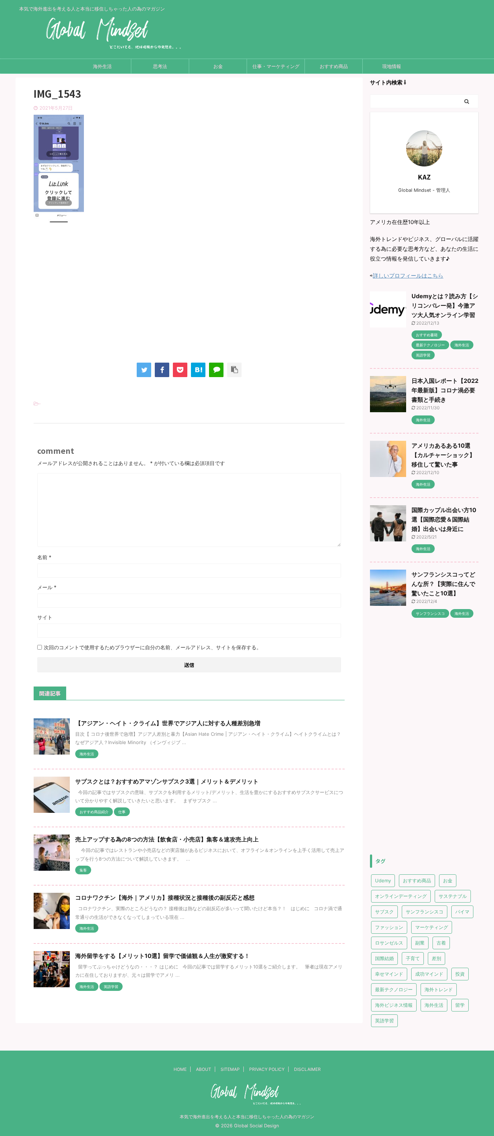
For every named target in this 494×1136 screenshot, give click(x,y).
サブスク (384, 912)
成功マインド (429, 974)
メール (46, 587)
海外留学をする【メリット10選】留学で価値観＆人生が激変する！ (162, 955)
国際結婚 (384, 958)
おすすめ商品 (334, 66)
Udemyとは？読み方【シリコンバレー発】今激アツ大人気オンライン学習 (445, 305)
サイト (44, 617)
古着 (441, 943)
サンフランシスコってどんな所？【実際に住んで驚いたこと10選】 (443, 584)
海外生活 (102, 66)
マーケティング (431, 927)
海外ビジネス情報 (394, 1005)
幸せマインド (389, 974)
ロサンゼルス (389, 943)
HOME (180, 1069)
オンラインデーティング (401, 896)
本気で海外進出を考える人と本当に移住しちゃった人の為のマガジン (247, 1116)
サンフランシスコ (424, 912)
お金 (218, 66)
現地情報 (391, 66)
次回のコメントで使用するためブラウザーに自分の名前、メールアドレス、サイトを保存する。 (152, 647)
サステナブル (453, 896)
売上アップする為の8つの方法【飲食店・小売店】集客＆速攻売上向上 (167, 839)
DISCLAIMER (307, 1069)
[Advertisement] (189, 299)
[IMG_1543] (198, 370)
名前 (44, 557)
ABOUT (203, 1069)
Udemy (383, 880)
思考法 (160, 66)
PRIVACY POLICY (267, 1069)
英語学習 (384, 1020)
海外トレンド (439, 989)
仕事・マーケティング (275, 66)
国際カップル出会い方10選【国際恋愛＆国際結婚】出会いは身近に (444, 519)
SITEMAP (230, 1069)
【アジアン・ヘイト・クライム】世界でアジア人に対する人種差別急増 (167, 723)
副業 (420, 943)
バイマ (462, 912)
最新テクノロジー (394, 989)
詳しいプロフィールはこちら (408, 275)
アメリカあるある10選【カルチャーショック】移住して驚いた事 (443, 455)
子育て (413, 958)
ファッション (389, 927)
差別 (436, 958)
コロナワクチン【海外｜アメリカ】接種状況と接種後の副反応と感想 (165, 897)
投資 (460, 974)
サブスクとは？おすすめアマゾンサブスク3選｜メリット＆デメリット (167, 781)
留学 (460, 1005)
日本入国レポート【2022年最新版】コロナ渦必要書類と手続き (445, 390)
